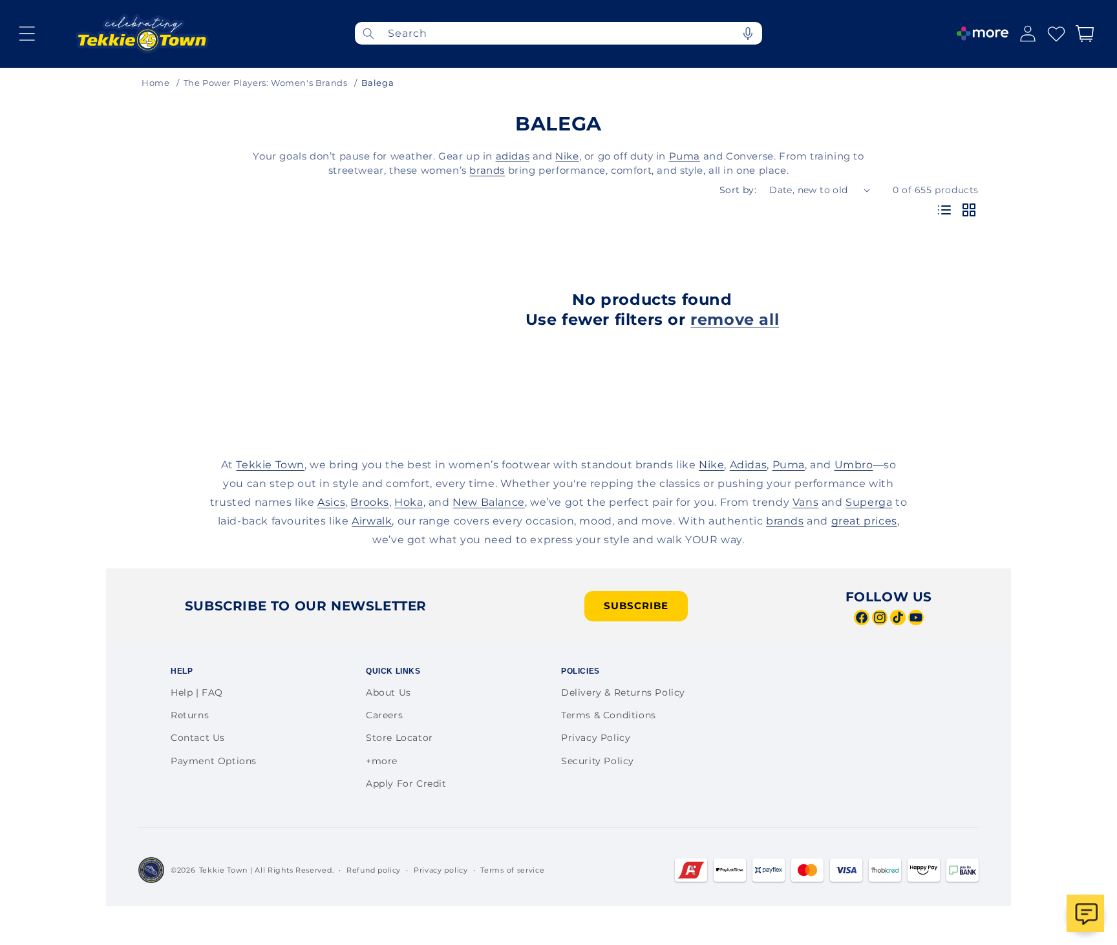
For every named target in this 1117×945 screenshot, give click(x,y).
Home (155, 83)
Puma (684, 156)
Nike (567, 156)
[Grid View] (969, 211)
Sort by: (737, 190)
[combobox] (558, 33)
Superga (869, 502)
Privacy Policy (595, 737)
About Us (388, 692)
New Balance (488, 502)
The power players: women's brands (266, 83)
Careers (384, 715)
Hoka (408, 502)
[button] (27, 33)
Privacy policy (441, 870)
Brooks (369, 502)
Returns (190, 715)
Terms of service (512, 870)
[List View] (944, 211)
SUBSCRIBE (636, 605)
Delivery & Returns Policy (623, 692)
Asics (331, 502)
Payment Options (214, 761)
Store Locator (399, 737)
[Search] (368, 33)
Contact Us (198, 737)
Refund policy (373, 870)
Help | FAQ (197, 692)
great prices (864, 521)
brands (487, 170)
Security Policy (597, 761)
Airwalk (372, 521)
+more (382, 761)
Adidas (748, 465)
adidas (513, 156)
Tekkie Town (270, 465)
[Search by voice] (748, 33)
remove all (734, 319)
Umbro (854, 465)
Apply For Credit (406, 783)
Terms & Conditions (608, 715)
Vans (805, 502)
